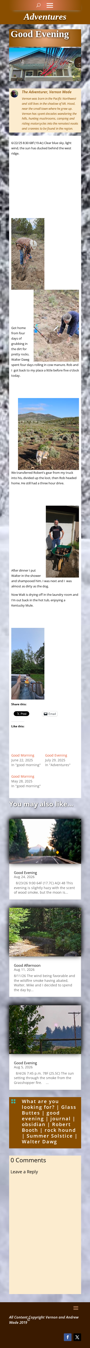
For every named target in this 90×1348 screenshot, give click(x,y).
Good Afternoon (27, 965)
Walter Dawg (39, 1141)
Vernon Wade (60, 91)
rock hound (60, 1130)
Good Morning (22, 755)
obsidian (34, 1124)
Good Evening (56, 755)
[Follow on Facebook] (68, 1337)
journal (60, 1118)
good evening (41, 1116)
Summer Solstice (50, 1136)
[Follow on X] (77, 1337)
